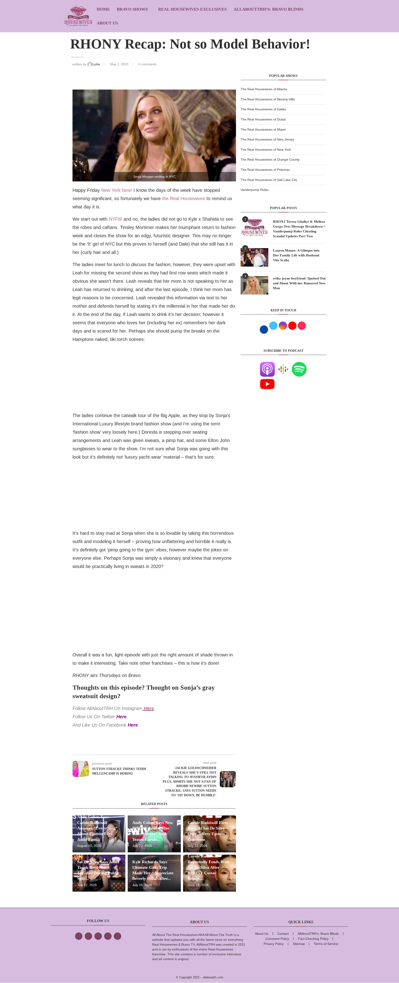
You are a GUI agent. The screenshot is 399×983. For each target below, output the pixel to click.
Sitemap (299, 944)
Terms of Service (326, 944)
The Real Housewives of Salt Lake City (269, 180)
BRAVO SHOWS (132, 9)
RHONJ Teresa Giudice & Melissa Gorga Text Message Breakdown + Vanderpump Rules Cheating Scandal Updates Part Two (299, 229)
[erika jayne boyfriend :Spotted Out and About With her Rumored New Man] (254, 285)
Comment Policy (277, 939)
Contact (283, 933)
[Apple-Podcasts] (267, 365)
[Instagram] (98, 936)
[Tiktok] (108, 936)
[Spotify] (299, 365)
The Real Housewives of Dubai (263, 119)
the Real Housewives (183, 198)
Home (103, 9)
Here (149, 708)
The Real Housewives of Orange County (270, 159)
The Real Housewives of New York (266, 149)
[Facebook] (78, 936)
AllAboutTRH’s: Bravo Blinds (268, 9)
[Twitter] (88, 936)
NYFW (115, 219)
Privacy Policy (274, 944)
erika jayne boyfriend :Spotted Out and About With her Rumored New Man (299, 283)
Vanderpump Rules (255, 190)
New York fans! (116, 190)
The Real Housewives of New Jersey (267, 139)
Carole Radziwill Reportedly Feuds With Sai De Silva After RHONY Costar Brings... (209, 867)
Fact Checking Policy (313, 939)
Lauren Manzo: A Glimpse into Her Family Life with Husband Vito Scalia (296, 255)
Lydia (96, 64)
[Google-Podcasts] (283, 365)
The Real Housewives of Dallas (263, 109)
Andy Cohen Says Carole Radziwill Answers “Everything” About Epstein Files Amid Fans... (97, 828)
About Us (107, 23)
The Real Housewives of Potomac (265, 169)
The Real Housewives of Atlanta (264, 89)
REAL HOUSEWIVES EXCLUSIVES (192, 9)
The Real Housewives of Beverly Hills (268, 99)
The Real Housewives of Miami (263, 129)
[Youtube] (267, 379)
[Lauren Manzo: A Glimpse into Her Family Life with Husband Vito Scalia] (254, 257)
